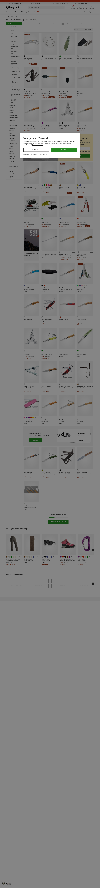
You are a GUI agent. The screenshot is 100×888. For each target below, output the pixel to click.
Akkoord (63, 149)
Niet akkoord (36, 149)
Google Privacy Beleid (37, 144)
